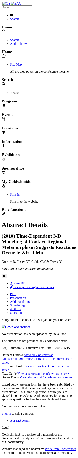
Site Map (16, 64)
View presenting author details (33, 287)
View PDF (19, 283)
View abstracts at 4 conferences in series (43, 373)
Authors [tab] (15, 309)
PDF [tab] (13, 294)
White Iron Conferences (60, 449)
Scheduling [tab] (17, 305)
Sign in (6, 413)
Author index (18, 43)
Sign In (15, 194)
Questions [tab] (16, 313)
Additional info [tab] (20, 301)
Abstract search (20, 420)
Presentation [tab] (18, 298)
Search (14, 19)
